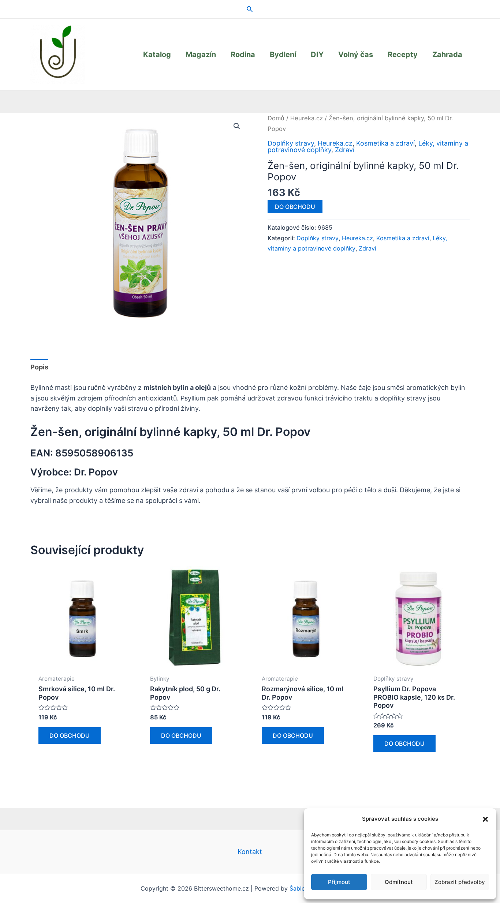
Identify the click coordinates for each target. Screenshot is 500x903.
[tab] (39, 367)
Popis (39, 367)
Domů (276, 118)
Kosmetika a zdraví (385, 143)
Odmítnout (399, 881)
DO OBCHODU (295, 206)
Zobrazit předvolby (459, 881)
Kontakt (250, 851)
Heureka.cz (306, 118)
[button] (485, 819)
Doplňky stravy (291, 143)
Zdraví (344, 150)
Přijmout (339, 881)
